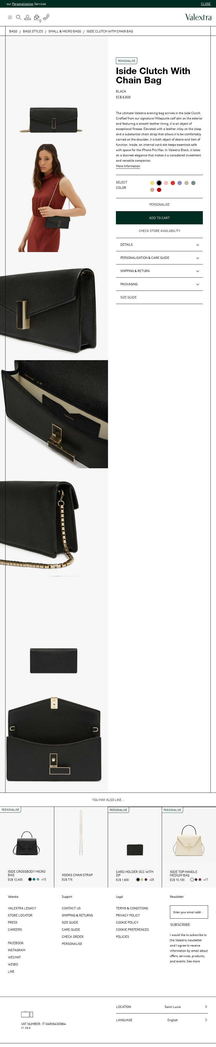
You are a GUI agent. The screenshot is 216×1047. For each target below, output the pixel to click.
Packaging (129, 284)
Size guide (128, 297)
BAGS (13, 31)
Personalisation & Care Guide (144, 257)
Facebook (16, 942)
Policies (122, 936)
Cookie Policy (127, 922)
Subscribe (180, 925)
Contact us (71, 908)
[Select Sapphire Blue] (196, 879)
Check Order (73, 936)
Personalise (72, 943)
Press (12, 922)
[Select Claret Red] (146, 879)
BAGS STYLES (33, 31)
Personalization (12, 3)
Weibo (13, 964)
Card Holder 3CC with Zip (134, 873)
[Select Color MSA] (152, 190)
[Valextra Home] (198, 17)
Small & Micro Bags (64, 31)
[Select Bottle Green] (34, 879)
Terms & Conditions (132, 908)
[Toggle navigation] (10, 17)
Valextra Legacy (22, 908)
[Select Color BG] (193, 183)
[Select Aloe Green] (142, 879)
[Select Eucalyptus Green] (38, 879)
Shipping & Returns (77, 915)
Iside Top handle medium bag (183, 873)
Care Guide (71, 929)
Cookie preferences (132, 929)
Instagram (16, 950)
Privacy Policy (128, 915)
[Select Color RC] (173, 183)
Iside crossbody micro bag (26, 873)
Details (126, 244)
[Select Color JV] (152, 183)
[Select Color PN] (166, 183)
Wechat (14, 957)
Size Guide (70, 922)
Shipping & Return (135, 270)
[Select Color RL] (159, 190)
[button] (27, 17)
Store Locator (20, 915)
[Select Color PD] (186, 183)
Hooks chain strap (77, 875)
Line (11, 971)
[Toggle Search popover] (18, 18)
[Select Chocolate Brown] (200, 879)
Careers (15, 929)
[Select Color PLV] (180, 183)
